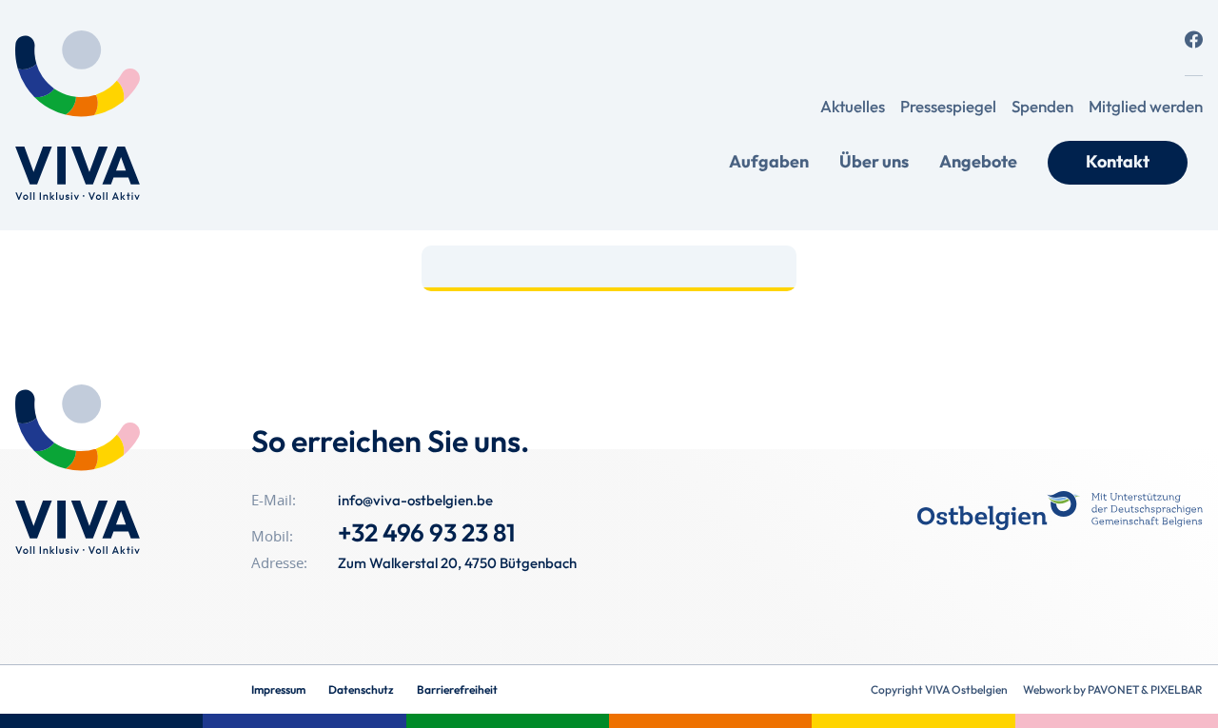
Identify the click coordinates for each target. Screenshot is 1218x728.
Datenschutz (361, 689)
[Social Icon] (1194, 39)
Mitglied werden (1146, 106)
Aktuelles (852, 106)
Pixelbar (1176, 689)
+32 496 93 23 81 (427, 532)
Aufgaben (769, 161)
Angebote (978, 161)
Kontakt (1117, 161)
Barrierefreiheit (457, 689)
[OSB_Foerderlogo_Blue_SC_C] (1060, 510)
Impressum (278, 689)
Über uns (874, 161)
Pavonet (1113, 689)
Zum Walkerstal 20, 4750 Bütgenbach (457, 563)
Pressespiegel (948, 106)
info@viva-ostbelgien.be (415, 500)
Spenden (1042, 106)
